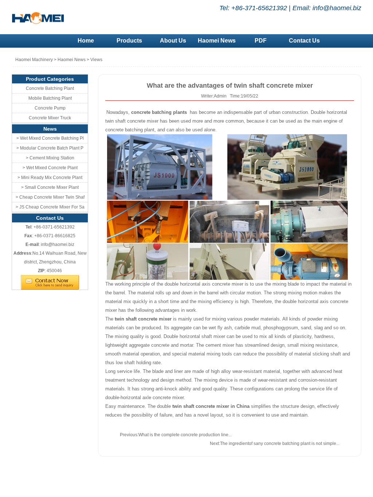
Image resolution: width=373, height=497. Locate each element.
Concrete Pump (50, 108)
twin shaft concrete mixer (143, 319)
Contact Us (304, 40)
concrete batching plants (159, 112)
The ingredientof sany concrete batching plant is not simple (278, 443)
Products (129, 40)
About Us (173, 40)
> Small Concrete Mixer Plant (50, 187)
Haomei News (217, 40)
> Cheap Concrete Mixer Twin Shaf (50, 197)
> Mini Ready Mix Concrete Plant (49, 177)
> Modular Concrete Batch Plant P (49, 148)
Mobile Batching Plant (50, 98)
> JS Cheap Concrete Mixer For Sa (50, 207)
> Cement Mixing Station (50, 157)
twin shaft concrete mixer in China (210, 406)
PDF (261, 40)
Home (86, 40)
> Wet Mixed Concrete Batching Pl (50, 138)
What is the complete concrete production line (183, 434)
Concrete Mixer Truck (50, 117)
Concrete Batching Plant (50, 88)
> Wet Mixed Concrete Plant (50, 167)
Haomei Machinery (34, 59)
